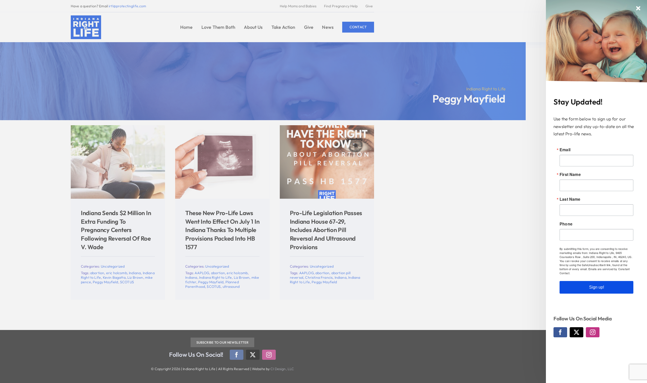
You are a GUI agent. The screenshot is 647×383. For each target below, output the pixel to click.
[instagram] (592, 332)
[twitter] (576, 332)
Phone (566, 224)
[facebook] (560, 332)
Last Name (570, 199)
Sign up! (596, 287)
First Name (570, 174)
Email (565, 150)
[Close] (638, 8)
